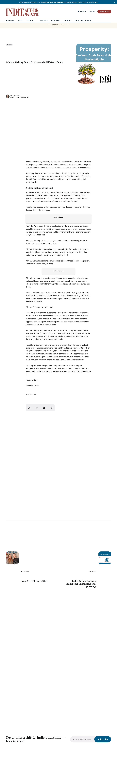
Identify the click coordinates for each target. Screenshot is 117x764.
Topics (20, 20)
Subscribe (104, 11)
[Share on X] (29, 407)
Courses (67, 20)
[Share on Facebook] (36, 407)
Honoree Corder (14, 95)
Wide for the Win (83, 20)
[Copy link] (51, 407)
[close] (114, 2)
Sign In (92, 11)
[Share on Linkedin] (44, 407)
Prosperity (9, 44)
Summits (44, 20)
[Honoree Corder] (8, 96)
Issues (30, 20)
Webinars (55, 20)
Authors (10, 20)
